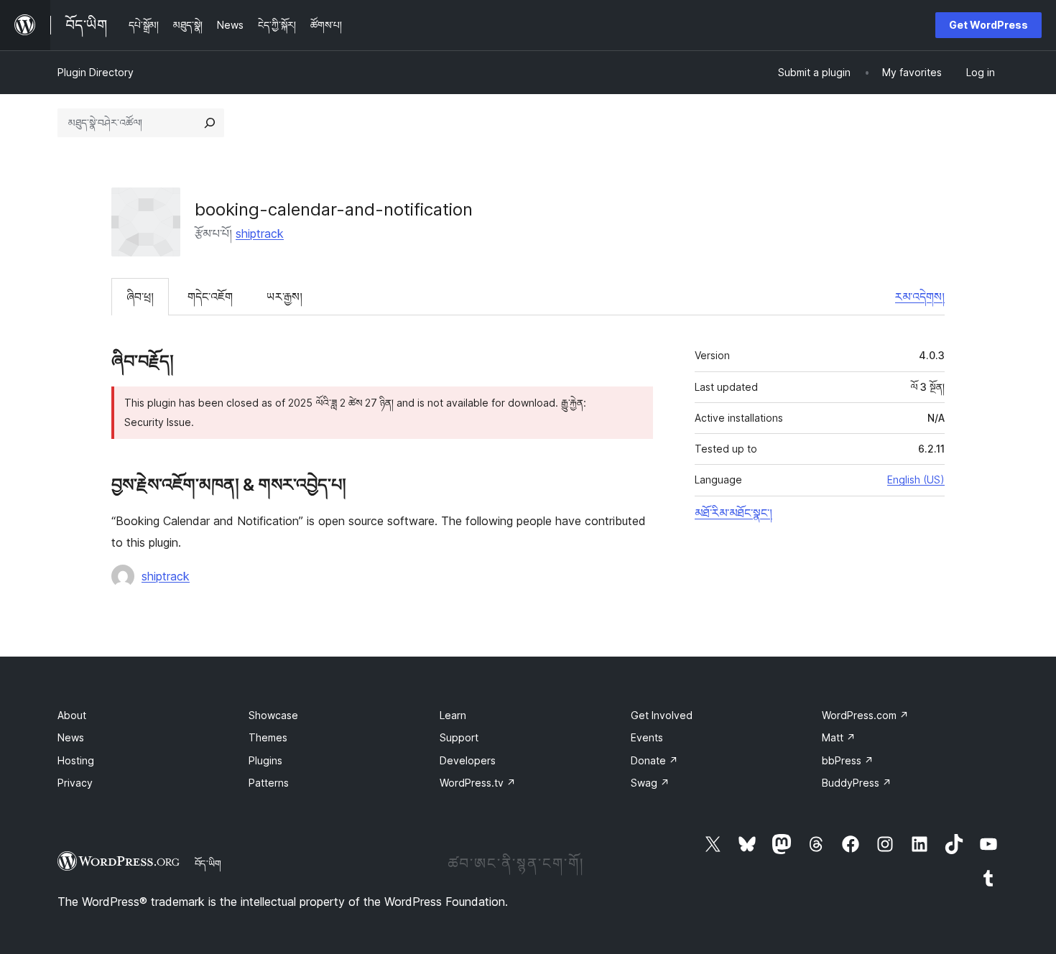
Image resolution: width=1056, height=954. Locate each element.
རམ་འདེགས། (920, 297)
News (70, 737)
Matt (839, 737)
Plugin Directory (95, 72)
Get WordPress (988, 25)
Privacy (75, 783)
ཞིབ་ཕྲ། (140, 297)
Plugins (265, 760)
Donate (654, 760)
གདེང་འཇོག (210, 297)
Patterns (269, 783)
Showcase (273, 715)
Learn (453, 715)
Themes (268, 737)
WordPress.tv (478, 783)
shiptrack (260, 233)
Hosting (75, 760)
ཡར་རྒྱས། (284, 297)
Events (647, 737)
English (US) (916, 479)
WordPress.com (865, 715)
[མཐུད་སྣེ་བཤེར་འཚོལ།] (209, 122)
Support (459, 737)
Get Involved (662, 715)
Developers (468, 760)
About (71, 715)
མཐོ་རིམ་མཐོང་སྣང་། (733, 513)
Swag (650, 783)
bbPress (848, 760)
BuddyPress (856, 783)
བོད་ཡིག (208, 863)
